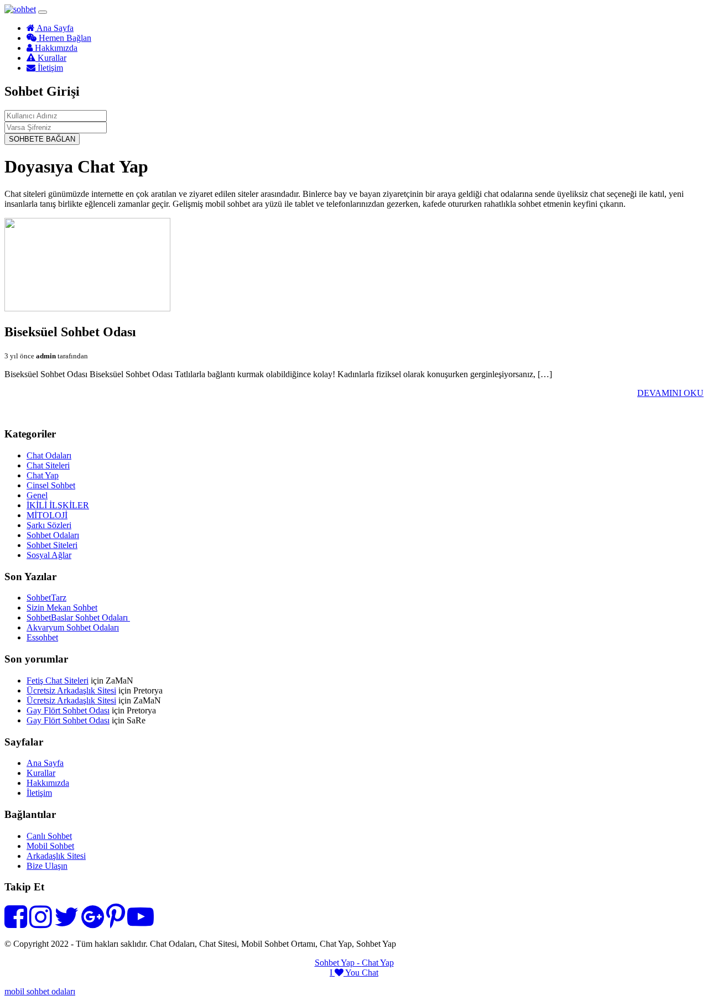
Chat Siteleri (48, 465)
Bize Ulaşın (47, 865)
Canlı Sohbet (49, 836)
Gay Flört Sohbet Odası (68, 710)
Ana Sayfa (54, 28)
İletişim (49, 67)
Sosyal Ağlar (49, 555)
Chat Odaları (49, 455)
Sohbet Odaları (53, 535)
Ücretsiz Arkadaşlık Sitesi (71, 690)
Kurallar (50, 57)
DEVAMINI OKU (670, 393)
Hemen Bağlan (64, 38)
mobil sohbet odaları (39, 991)
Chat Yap (43, 475)
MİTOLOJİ (47, 515)
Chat (370, 972)
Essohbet (42, 637)
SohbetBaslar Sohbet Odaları (78, 617)
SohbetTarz (46, 597)
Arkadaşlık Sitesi (56, 856)
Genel (37, 495)
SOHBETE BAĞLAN (42, 139)
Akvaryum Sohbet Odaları (73, 627)
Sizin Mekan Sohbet (62, 607)
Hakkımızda (55, 48)
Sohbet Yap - (338, 962)
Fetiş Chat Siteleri (57, 680)
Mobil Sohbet (50, 846)
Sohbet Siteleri (52, 545)
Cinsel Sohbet (51, 485)
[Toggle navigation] (42, 12)
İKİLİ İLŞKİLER (58, 505)
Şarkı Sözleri (49, 525)
